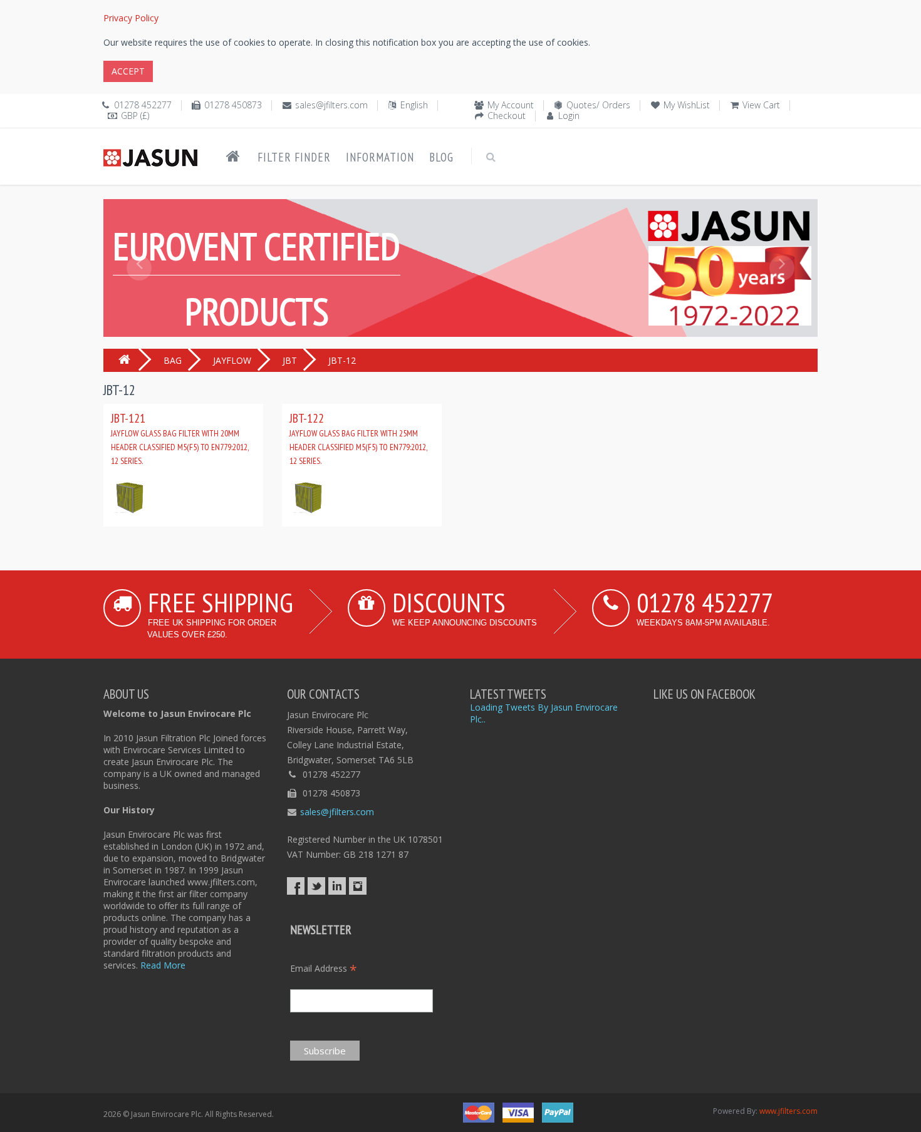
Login (569, 115)
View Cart (761, 105)
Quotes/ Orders (598, 105)
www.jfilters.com (788, 1111)
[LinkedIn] (337, 886)
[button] (139, 296)
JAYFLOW (232, 360)
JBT (290, 360)
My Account (510, 105)
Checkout (506, 115)
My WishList (686, 105)
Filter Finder (294, 157)
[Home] (233, 156)
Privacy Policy (131, 18)
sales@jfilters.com (331, 105)
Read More (162, 965)
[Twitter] (316, 886)
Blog (441, 157)
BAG (173, 360)
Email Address (323, 968)
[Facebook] (295, 886)
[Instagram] (358, 886)
